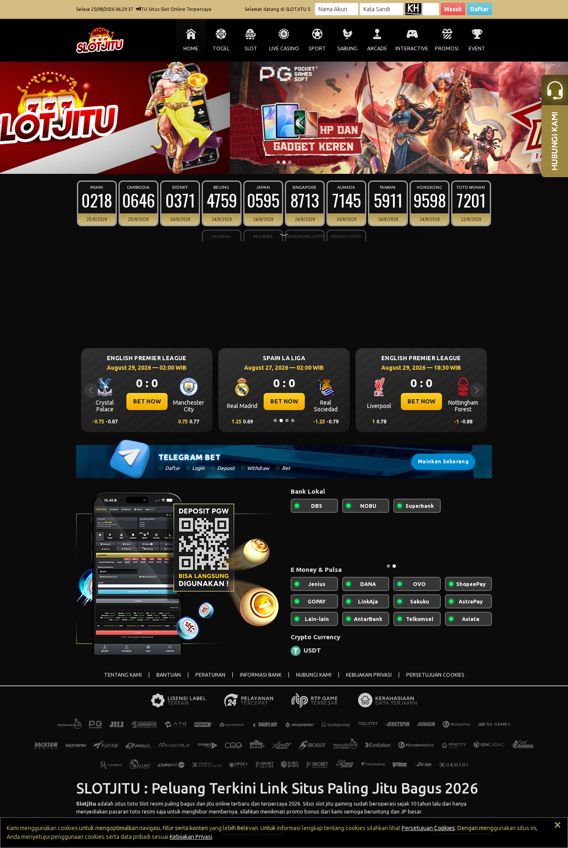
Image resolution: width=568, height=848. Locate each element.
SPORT (317, 48)
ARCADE (377, 48)
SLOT (250, 48)
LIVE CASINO (284, 48)
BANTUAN (168, 674)
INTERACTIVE (411, 48)
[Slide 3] (289, 162)
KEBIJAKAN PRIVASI (369, 674)
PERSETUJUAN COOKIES (435, 674)
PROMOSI (447, 48)
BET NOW (147, 401)
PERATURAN (210, 674)
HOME (190, 48)
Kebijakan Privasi (191, 836)
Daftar (479, 9)
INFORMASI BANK (261, 674)
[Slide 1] (278, 162)
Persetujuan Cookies (428, 828)
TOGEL (221, 48)
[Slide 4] (292, 420)
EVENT (477, 48)
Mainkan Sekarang (443, 461)
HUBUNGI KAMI (313, 674)
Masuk (453, 9)
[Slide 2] (284, 162)
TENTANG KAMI (123, 674)
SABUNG (347, 48)
